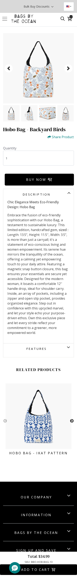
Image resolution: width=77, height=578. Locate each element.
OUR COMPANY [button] (36, 497)
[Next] (68, 68)
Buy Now (37, 179)
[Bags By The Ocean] (23, 18)
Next (72, 421)
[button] (15, 568)
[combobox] (69, 6)
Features (36, 349)
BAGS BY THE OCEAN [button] (36, 532)
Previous (5, 421)
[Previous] (9, 68)
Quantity (9, 148)
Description (36, 194)
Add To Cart (36, 569)
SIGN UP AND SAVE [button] (36, 550)
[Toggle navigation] (6, 19)
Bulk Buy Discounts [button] (37, 6)
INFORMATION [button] (36, 515)
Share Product (63, 137)
